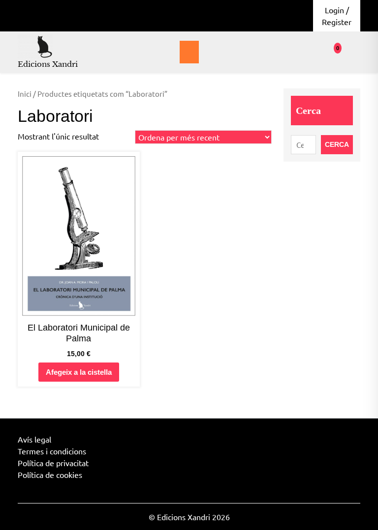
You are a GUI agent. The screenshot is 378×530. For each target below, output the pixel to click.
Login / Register (336, 16)
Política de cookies (50, 474)
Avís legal (34, 439)
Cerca (308, 110)
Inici (25, 93)
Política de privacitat (53, 463)
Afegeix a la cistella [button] (79, 372)
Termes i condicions (52, 451)
